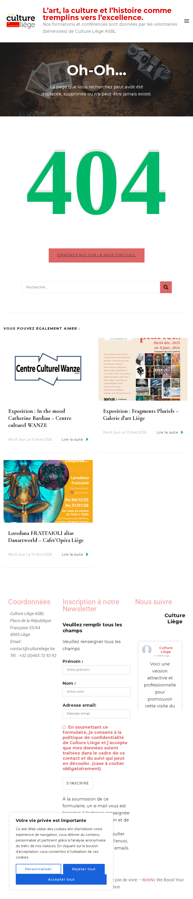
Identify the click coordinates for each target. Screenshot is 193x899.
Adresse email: (79, 705)
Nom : (69, 683)
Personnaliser (38, 869)
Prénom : (73, 661)
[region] (61, 851)
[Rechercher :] (90, 287)
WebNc (149, 879)
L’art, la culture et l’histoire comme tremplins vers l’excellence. (107, 14)
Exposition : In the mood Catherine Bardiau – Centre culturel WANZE (39, 418)
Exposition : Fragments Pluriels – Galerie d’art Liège (141, 415)
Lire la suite (72, 439)
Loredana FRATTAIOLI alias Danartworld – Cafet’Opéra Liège (46, 537)
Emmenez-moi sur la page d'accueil (96, 255)
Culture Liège (166, 650)
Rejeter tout (84, 869)
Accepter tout (61, 879)
